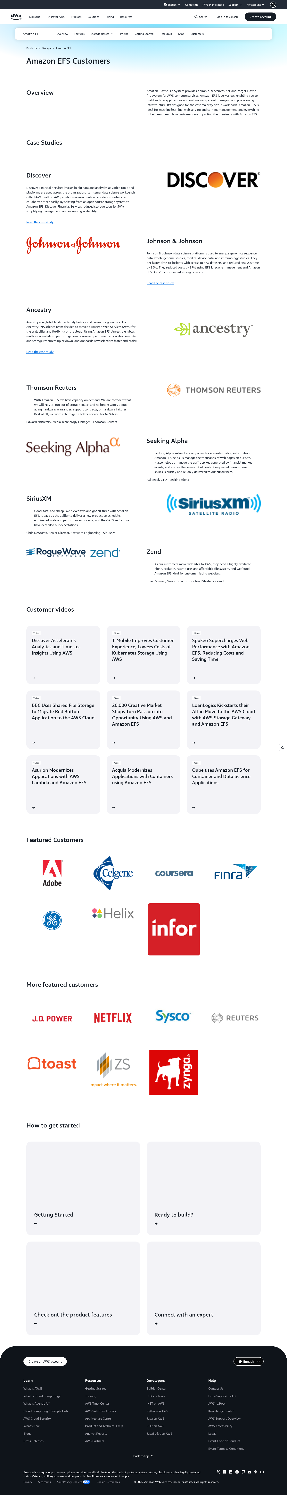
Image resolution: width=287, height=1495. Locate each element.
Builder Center (157, 1388)
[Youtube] (249, 1472)
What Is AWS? (32, 1388)
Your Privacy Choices (69, 1481)
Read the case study (39, 222)
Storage (46, 48)
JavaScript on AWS (159, 1433)
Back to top (141, 1456)
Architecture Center (98, 1418)
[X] (218, 1472)
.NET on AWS (156, 1403)
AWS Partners (94, 1441)
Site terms (44, 1481)
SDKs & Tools (156, 1396)
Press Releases (33, 1441)
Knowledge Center (221, 1411)
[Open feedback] (282, 747)
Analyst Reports (96, 1433)
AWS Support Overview (224, 1418)
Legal (212, 1433)
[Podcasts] (255, 1472)
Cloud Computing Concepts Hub (45, 1411)
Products (31, 48)
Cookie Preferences (108, 1481)
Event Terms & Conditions (226, 1448)
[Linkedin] (230, 1472)
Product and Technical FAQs (104, 1426)
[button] (56, 16)
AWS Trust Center (97, 1403)
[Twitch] (243, 1472)
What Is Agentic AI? (36, 1403)
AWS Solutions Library (100, 1411)
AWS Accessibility (220, 1426)
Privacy (27, 1481)
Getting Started (95, 1388)
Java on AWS (155, 1418)
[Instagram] (237, 1472)
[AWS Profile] (273, 5)
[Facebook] (224, 1472)
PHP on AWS (155, 1426)
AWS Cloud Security (37, 1418)
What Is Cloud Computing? (41, 1396)
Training (90, 1396)
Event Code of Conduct (224, 1441)
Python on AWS (157, 1411)
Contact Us (215, 1388)
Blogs (27, 1433)
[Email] (262, 1472)
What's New (31, 1426)
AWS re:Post (216, 1403)
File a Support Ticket (222, 1396)
